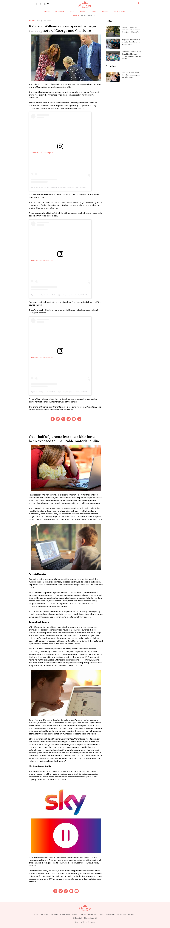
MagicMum (132, 914)
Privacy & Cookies (79, 914)
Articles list (47, 21)
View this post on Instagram (42, 153)
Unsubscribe (109, 914)
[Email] (74, 419)
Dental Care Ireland (88, 16)
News (32, 21)
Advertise (44, 914)
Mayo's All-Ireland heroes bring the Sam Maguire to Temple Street (131, 42)
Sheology (91, 922)
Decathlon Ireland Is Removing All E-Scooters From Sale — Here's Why (131, 30)
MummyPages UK (90, 918)
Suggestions (92, 914)
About (36, 914)
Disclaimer (54, 914)
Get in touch (121, 914)
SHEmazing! (77, 918)
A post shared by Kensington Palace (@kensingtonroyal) (51, 187)
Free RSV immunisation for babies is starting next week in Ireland (131, 75)
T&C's (101, 914)
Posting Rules (65, 914)
